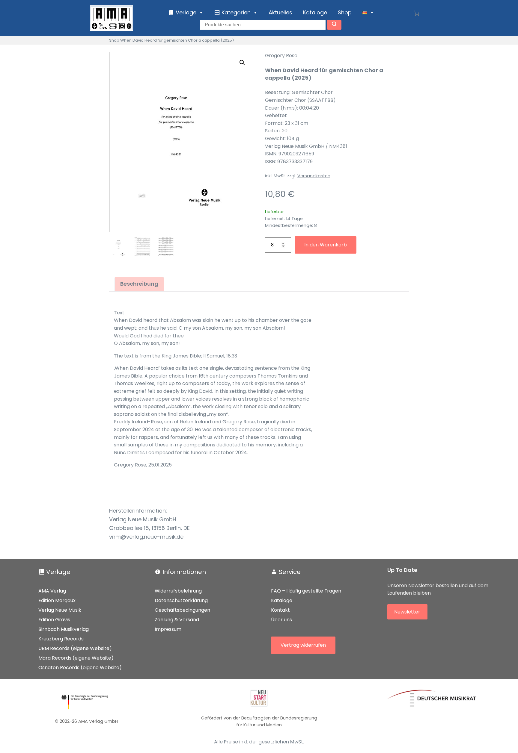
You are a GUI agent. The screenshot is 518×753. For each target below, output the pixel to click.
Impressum (168, 629)
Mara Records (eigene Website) (76, 657)
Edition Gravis (54, 619)
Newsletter (407, 611)
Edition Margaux (57, 600)
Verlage (58, 572)
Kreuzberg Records (61, 638)
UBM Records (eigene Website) (75, 648)
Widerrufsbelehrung (178, 590)
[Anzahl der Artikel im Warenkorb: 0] (416, 13)
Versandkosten (313, 176)
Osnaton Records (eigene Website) (80, 667)
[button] (242, 62)
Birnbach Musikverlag (63, 629)
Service (290, 572)
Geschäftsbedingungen (182, 610)
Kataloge (315, 12)
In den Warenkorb (325, 244)
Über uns (281, 619)
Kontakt (280, 610)
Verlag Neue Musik (59, 610)
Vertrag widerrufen (303, 645)
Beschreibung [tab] (139, 283)
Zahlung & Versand (177, 619)
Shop (345, 12)
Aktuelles (280, 12)
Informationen (184, 572)
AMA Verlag (52, 590)
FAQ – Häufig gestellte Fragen (306, 590)
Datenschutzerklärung (181, 600)
